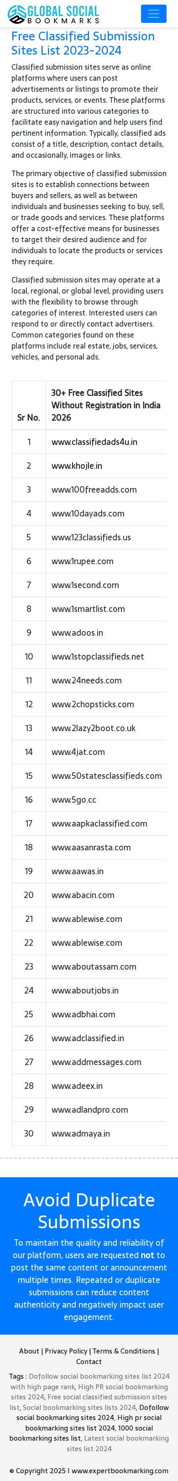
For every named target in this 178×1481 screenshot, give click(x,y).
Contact (89, 1361)
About (29, 1351)
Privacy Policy (66, 1351)
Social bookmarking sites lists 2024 (79, 1407)
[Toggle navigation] (154, 14)
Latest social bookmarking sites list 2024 (118, 1443)
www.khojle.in (77, 465)
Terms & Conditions (123, 1351)
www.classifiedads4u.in (94, 442)
